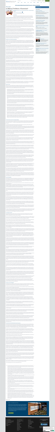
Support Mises (18, 428)
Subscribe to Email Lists (19, 427)
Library (21, 2)
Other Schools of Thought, (31, 10)
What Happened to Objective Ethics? (40, 15)
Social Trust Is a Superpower (39, 10)
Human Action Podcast (8, 424)
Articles (18, 2)
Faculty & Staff (18, 425)
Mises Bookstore (18, 424)
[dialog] (48, 429)
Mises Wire (39, 11)
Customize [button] (44, 430)
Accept (53, 430)
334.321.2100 (30, 423)
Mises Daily (8, 7)
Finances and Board (19, 426)
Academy (34, 2)
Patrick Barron (43, 27)
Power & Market (39, 27)
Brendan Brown (42, 21)
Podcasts (25, 2)
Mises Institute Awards (19, 423)
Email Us (29, 425)
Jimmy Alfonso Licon (43, 11)
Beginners (38, 2)
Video (28, 2)
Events (31, 2)
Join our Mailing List (30, 426)
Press (41, 2)
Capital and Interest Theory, (17, 10)
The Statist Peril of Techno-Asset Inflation (40, 20)
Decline (51, 430)
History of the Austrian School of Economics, (24, 10)
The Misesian (7, 425)
